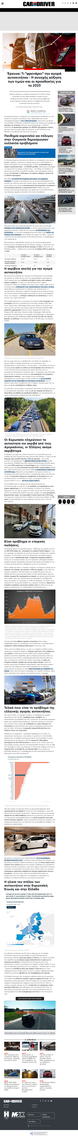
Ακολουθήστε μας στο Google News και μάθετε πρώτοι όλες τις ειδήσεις (29, 1033)
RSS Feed (6, 1107)
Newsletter (6, 1104)
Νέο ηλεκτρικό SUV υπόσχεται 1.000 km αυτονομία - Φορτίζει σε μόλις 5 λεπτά (12, 1057)
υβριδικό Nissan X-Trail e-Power (35, 461)
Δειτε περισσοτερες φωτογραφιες (29, 999)
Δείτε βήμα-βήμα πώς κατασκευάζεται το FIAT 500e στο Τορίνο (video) (66, 109)
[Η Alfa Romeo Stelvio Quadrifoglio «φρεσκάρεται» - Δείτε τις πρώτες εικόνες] (66, 140)
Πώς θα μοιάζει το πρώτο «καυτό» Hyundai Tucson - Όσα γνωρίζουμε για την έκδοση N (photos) (47, 1059)
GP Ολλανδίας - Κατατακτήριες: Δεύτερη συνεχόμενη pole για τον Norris (66, 130)
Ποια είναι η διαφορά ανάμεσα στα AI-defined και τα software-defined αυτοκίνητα (66, 171)
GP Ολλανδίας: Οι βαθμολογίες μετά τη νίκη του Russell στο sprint (66, 190)
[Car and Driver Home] (13, 1101)
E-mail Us (34, 1107)
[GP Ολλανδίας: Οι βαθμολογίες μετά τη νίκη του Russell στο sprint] (66, 182)
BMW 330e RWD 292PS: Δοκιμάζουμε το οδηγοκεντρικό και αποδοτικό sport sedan (11, 1086)
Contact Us (35, 1104)
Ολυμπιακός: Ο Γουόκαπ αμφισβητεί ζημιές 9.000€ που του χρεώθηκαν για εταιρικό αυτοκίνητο (29, 1058)
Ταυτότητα (31, 1114)
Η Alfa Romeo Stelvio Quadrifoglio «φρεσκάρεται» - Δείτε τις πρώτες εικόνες (47, 1086)
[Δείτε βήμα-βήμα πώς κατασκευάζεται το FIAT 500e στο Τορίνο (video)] (66, 101)
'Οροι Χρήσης (31, 1121)
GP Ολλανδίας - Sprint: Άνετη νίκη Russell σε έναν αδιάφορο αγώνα (65, 210)
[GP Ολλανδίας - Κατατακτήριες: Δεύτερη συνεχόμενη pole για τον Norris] (66, 120)
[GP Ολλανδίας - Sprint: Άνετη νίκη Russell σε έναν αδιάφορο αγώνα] (66, 201)
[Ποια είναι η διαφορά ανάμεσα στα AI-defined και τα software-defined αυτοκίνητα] (66, 161)
